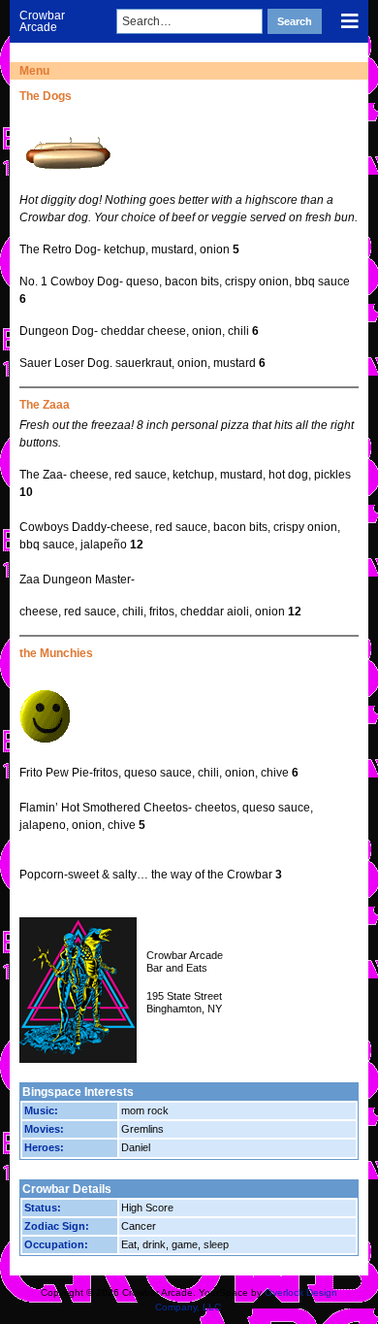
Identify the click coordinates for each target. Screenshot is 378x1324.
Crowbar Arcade (42, 21)
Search (294, 21)
